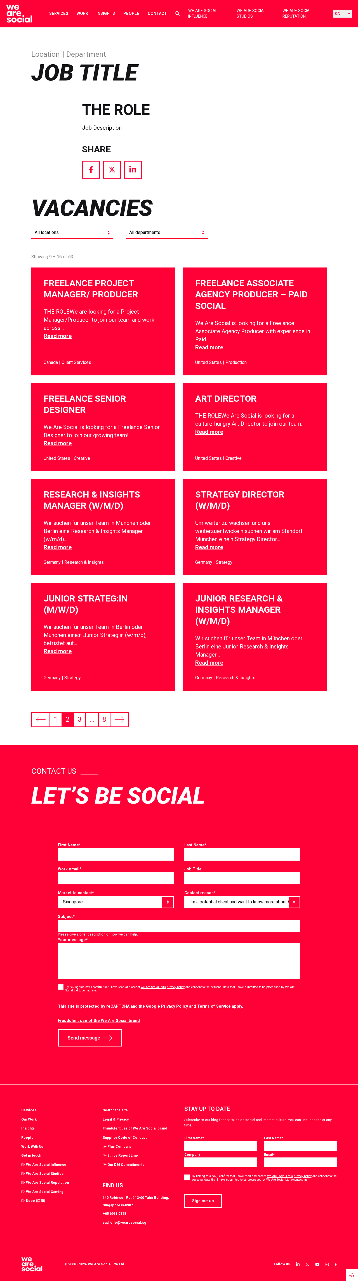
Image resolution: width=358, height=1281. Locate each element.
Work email (69, 869)
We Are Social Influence (202, 13)
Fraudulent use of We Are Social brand (135, 1128)
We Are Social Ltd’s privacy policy (163, 987)
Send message (83, 1038)
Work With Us (32, 1146)
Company (192, 1154)
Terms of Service (214, 1006)
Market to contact (76, 893)
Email (269, 1154)
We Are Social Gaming (44, 1192)
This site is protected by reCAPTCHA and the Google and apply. (150, 1006)
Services (58, 13)
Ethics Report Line (122, 1155)
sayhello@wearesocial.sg (124, 1222)
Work (82, 13)
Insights (105, 13)
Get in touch (31, 1155)
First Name (69, 845)
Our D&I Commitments (125, 1164)
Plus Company (119, 1146)
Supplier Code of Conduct (125, 1137)
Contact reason (200, 893)
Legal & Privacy (116, 1119)
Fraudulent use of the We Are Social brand (99, 1020)
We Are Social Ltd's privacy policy (289, 1176)
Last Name (195, 845)
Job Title (193, 869)
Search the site (115, 1110)
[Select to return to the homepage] (14, 14)
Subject (66, 916)
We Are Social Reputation (297, 13)
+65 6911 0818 (114, 1213)
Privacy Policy (174, 1006)
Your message (73, 939)
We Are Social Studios (251, 13)
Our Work (29, 1119)
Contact (157, 13)
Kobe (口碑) (35, 1201)
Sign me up (203, 1201)
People (131, 13)
